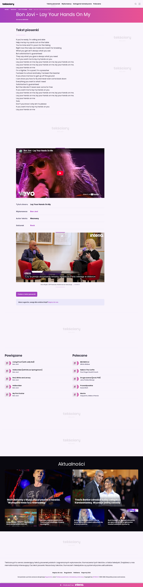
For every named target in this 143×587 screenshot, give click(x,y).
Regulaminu (49, 577)
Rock (30, 9)
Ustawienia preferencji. (76, 577)
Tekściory (13, 9)
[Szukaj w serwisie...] (136, 4)
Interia (7, 9)
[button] (53, 4)
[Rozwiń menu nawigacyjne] (139, 4)
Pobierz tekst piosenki (27, 294)
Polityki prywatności (62, 577)
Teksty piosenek (22, 9)
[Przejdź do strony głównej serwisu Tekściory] (8, 3)
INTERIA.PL (96, 577)
